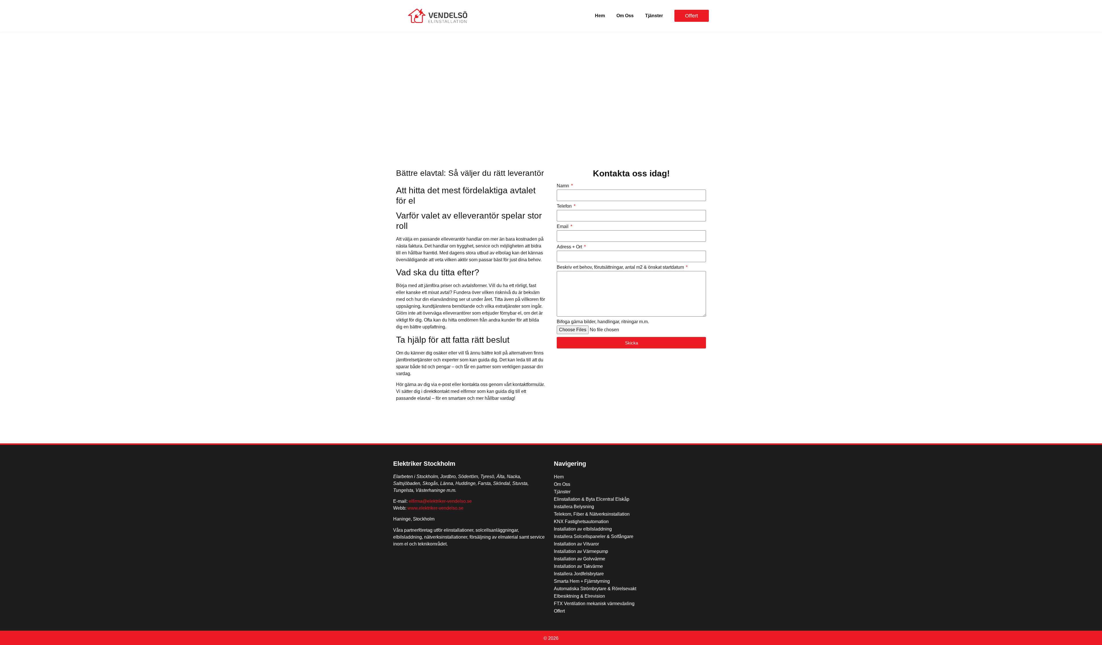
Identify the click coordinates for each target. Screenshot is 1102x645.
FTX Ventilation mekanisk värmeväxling (594, 603)
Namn (563, 186)
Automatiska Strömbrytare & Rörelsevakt (595, 588)
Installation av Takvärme (578, 566)
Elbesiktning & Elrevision (579, 596)
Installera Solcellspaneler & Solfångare (593, 536)
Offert (559, 611)
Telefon (565, 206)
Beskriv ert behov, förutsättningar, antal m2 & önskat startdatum (621, 267)
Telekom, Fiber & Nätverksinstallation (592, 514)
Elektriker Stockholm (424, 463)
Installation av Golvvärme (579, 558)
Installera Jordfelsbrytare (579, 573)
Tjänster (654, 15)
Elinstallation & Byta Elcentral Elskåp (591, 499)
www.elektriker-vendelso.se (435, 508)
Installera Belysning (574, 506)
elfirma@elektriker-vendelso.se (440, 501)
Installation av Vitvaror (576, 543)
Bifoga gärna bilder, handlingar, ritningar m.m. (603, 321)
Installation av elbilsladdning (583, 529)
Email (563, 226)
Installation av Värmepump (581, 551)
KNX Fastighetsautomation (581, 521)
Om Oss (625, 15)
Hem (600, 15)
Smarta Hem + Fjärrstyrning (582, 581)
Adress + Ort (570, 247)
